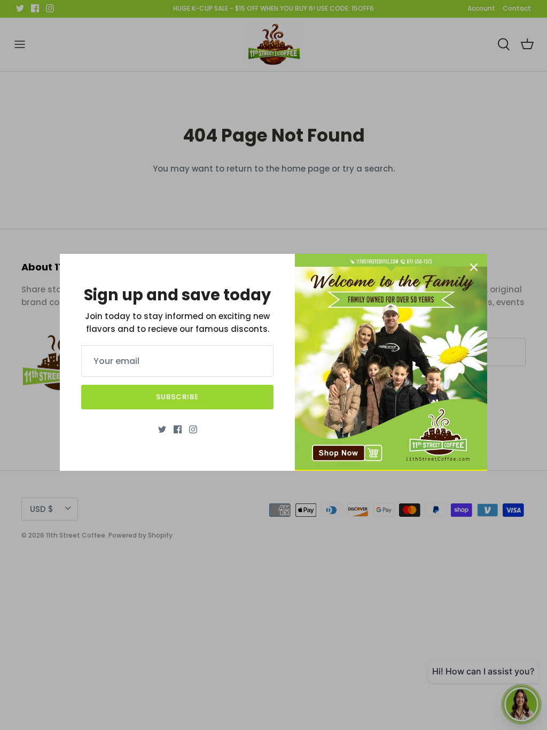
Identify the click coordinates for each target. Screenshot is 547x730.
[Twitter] (162, 429)
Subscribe (177, 397)
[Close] (474, 267)
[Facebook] (178, 429)
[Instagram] (193, 429)
